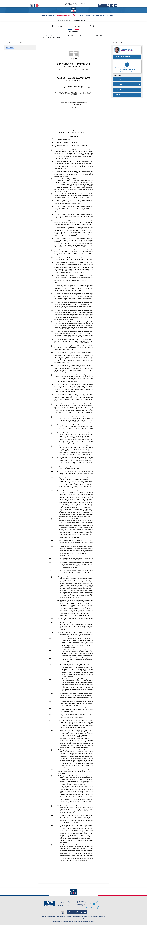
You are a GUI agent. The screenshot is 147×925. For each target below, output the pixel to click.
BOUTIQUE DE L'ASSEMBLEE (48, 916)
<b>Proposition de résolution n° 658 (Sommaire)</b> (20, 43)
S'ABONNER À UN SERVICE (79, 916)
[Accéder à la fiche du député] (127, 50)
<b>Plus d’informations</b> (127, 43)
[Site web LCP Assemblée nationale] (58, 903)
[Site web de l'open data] (89, 903)
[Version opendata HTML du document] (127, 84)
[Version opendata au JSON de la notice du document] (127, 95)
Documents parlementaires (64, 20)
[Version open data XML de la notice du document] (127, 90)
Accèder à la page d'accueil (73, 9)
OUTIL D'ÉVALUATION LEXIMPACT (96, 916)
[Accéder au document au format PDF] (127, 79)
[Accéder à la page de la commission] (127, 66)
